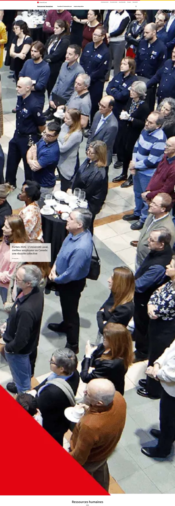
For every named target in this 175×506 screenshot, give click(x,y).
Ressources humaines (45, 6)
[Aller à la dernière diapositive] (163, 12)
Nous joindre (135, 2)
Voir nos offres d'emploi (17, 258)
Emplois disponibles (79, 6)
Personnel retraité (113, 2)
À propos (129, 2)
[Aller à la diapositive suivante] (173, 12)
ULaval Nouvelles (122, 2)
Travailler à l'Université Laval (64, 6)
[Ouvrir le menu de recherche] (136, 6)
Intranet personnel (104, 2)
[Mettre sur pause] (166, 12)
